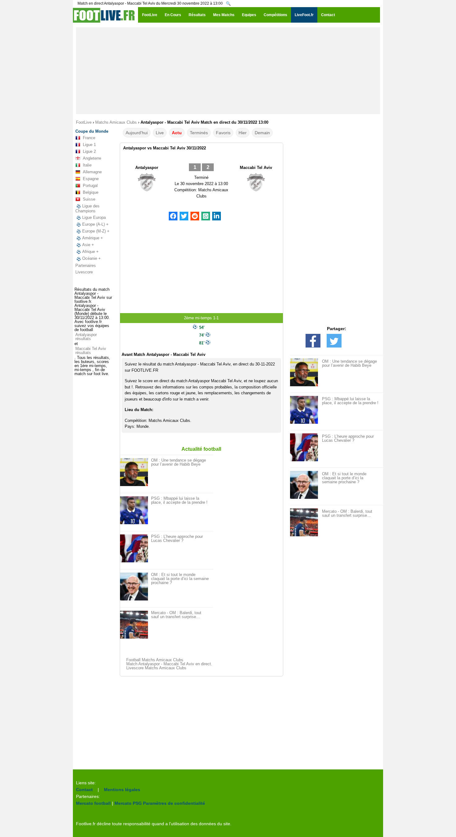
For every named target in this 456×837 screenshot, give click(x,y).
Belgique (90, 192)
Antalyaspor (146, 167)
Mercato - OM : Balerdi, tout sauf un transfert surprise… (176, 614)
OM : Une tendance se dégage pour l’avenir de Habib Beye (178, 462)
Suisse (89, 199)
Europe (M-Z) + (96, 231)
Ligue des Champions (87, 208)
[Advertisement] (228, 70)
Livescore (84, 272)
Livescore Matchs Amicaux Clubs (156, 668)
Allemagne (92, 172)
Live (160, 132)
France (89, 137)
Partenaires (85, 265)
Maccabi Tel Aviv (256, 167)
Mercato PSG (128, 803)
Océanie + (91, 258)
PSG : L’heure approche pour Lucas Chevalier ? (177, 538)
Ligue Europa (94, 217)
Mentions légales (122, 789)
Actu (177, 132)
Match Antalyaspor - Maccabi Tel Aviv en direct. (169, 664)
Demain (262, 132)
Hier (243, 132)
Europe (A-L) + (95, 224)
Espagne (91, 178)
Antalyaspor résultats (86, 336)
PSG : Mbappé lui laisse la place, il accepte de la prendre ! (179, 500)
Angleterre (92, 158)
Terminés (199, 132)
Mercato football (93, 803)
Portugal (90, 185)
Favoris (223, 132)
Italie (87, 165)
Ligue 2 (89, 151)
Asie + (88, 244)
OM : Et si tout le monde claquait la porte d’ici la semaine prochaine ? (180, 578)
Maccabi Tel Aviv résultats (90, 350)
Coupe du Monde (91, 131)
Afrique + (90, 251)
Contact (84, 789)
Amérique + (92, 238)
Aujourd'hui (137, 132)
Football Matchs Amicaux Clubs (154, 660)
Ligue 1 (89, 144)
